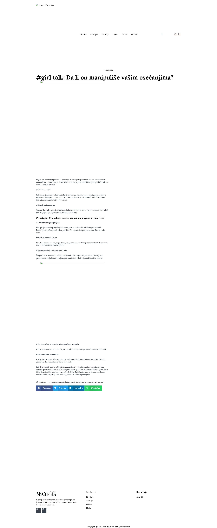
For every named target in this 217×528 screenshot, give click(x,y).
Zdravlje (105, 34)
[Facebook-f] (179, 34)
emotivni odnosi (57, 382)
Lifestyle (94, 34)
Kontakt (134, 34)
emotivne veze (44, 382)
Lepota (115, 34)
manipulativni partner (79, 382)
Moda (124, 34)
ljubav (67, 382)
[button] (161, 34)
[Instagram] (175, 34)
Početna (82, 34)
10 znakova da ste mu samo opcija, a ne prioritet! (76, 218)
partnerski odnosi (96, 382)
